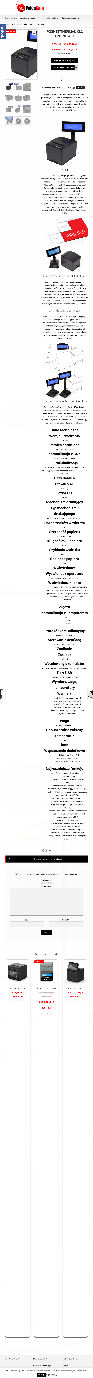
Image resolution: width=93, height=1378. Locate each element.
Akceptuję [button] (41, 1375)
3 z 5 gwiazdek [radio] (46, 883)
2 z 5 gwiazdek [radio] (44, 883)
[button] (34, 33)
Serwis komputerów (51, 18)
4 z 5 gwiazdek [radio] (49, 883)
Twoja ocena (46, 880)
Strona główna (11, 18)
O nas (65, 1365)
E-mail (65, 920)
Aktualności (29, 24)
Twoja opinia (46, 886)
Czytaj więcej (51, 1374)
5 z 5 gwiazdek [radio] (51, 883)
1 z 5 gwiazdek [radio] (42, 883)
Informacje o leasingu (42, 1365)
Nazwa (27, 920)
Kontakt (40, 24)
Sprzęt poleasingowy (71, 18)
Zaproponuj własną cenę (64, 60)
